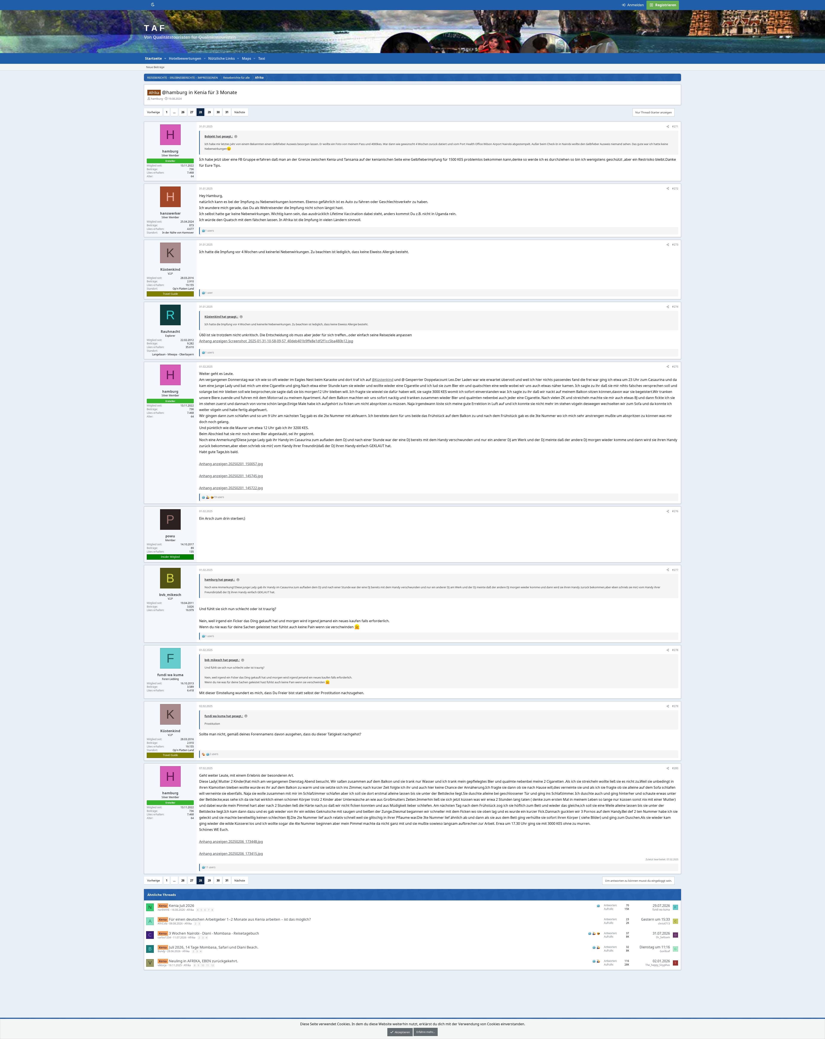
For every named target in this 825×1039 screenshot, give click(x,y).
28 (200, 112)
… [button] (174, 112)
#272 (675, 188)
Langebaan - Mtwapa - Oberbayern (173, 354)
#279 (675, 706)
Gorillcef (665, 951)
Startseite (153, 58)
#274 (675, 307)
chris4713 (664, 923)
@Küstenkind (382, 379)
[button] (165, 58)
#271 (675, 126)
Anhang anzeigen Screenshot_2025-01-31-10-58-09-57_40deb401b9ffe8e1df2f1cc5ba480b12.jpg (276, 341)
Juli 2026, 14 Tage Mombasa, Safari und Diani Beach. (213, 947)
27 (191, 112)
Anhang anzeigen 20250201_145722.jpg (231, 488)
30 (218, 112)
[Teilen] (668, 126)
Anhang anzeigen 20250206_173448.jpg (231, 841)
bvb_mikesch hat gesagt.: (222, 660)
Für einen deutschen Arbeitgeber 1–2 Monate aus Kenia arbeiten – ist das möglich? (240, 919)
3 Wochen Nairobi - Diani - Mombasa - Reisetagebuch (214, 933)
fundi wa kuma (661, 909)
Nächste (239, 112)
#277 (675, 570)
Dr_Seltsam (663, 937)
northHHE (164, 910)
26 (182, 112)
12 (212, 965)
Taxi (261, 58)
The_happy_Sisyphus (657, 965)
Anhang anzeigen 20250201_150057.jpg (231, 463)
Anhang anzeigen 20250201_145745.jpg (231, 476)
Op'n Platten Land (183, 288)
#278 (675, 650)
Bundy (161, 951)
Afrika (190, 910)
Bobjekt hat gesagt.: (219, 136)
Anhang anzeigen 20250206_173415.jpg (231, 853)
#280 (675, 768)
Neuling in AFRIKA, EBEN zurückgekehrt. (203, 960)
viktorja (162, 965)
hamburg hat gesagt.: (220, 580)
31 (226, 112)
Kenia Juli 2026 (181, 905)
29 (209, 112)
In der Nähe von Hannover (178, 232)
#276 (675, 511)
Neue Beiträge (155, 67)
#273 (675, 244)
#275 (675, 366)
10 (202, 965)
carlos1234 (164, 937)
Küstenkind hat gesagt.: (221, 317)
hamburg (157, 99)
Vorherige (153, 112)
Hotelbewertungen (185, 58)
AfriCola (162, 923)
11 (207, 965)
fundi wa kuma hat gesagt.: (224, 716)
